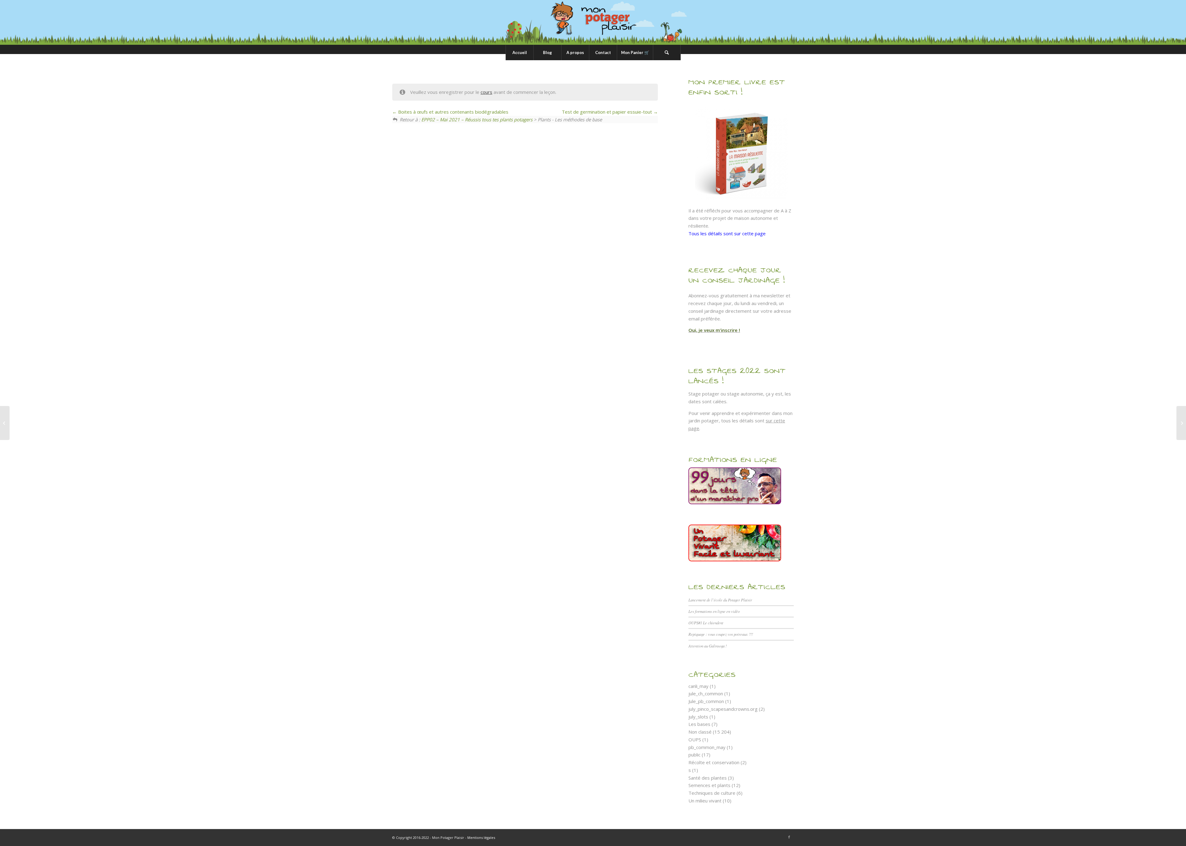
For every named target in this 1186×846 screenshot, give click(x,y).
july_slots (698, 717)
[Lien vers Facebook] (789, 837)
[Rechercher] (667, 52)
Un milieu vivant (704, 801)
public (694, 755)
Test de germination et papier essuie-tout (607, 112)
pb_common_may (706, 747)
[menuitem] (519, 52)
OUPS (694, 739)
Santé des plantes (707, 778)
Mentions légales (481, 837)
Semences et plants (709, 785)
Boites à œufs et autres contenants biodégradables (452, 112)
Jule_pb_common (706, 701)
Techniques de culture (711, 793)
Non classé (700, 732)
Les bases (699, 724)
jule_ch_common (705, 693)
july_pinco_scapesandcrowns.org (723, 709)
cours (486, 92)
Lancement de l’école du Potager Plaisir (720, 599)
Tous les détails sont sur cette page (727, 233)
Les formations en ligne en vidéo (714, 611)
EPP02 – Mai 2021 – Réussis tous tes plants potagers (476, 119)
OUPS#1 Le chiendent (705, 622)
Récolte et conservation (713, 762)
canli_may (698, 686)
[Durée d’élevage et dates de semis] (5, 423)
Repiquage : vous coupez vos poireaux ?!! (720, 634)
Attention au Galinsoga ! (707, 645)
